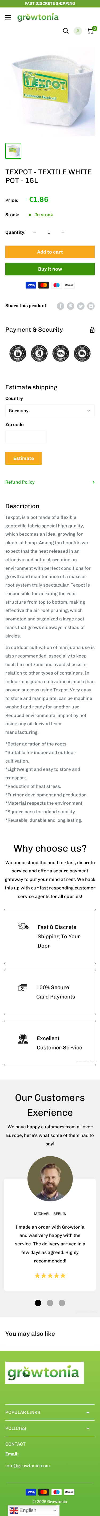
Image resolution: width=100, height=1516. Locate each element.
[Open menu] (8, 17)
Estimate (23, 458)
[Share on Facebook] (60, 306)
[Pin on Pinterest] (70, 306)
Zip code (14, 424)
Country (14, 398)
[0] (90, 31)
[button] (38, 1303)
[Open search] (66, 31)
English (27, 1510)
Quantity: (15, 232)
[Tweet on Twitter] (81, 306)
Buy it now (50, 269)
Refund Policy (20, 482)
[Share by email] (91, 306)
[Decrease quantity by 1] (34, 232)
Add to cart (50, 252)
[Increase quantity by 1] (63, 232)
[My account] (78, 31)
